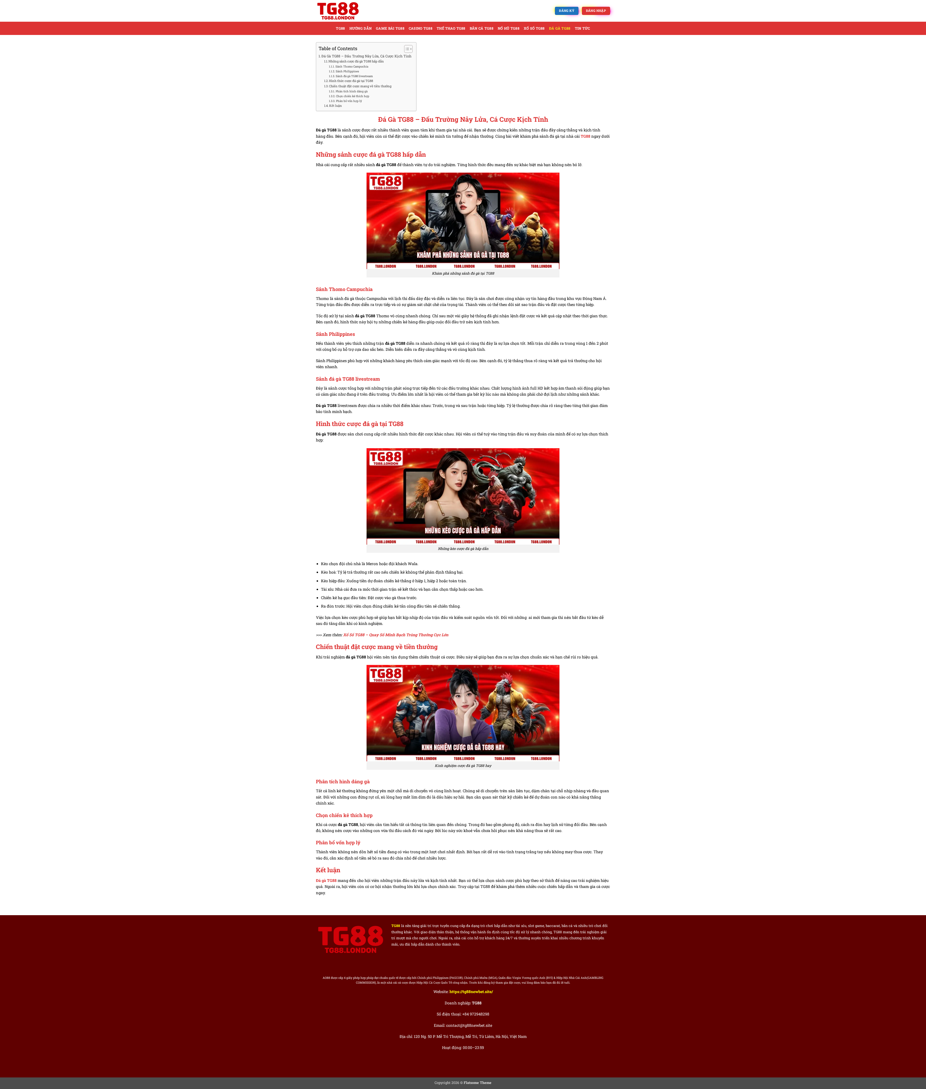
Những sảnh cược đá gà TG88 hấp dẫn (356, 61)
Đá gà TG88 (560, 28)
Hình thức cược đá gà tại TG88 (351, 81)
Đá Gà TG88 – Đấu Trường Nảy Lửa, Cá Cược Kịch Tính (366, 56)
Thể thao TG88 (451, 28)
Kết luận (335, 105)
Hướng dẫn (360, 28)
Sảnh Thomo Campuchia (351, 66)
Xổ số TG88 (534, 28)
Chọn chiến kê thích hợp (352, 96)
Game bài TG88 (390, 28)
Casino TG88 (420, 28)
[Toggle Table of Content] (406, 49)
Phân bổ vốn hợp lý (349, 101)
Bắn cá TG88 (481, 28)
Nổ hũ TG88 (508, 28)
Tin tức (582, 28)
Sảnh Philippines (347, 71)
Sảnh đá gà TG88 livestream (354, 76)
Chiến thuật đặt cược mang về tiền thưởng (360, 86)
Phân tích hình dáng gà (351, 91)
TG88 (340, 28)
